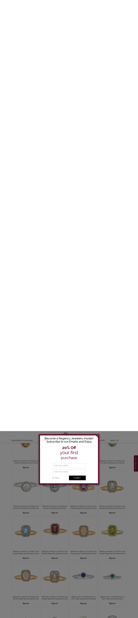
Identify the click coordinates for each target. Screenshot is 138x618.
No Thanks (55, 47)
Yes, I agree (108, 613)
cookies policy (77, 615)
